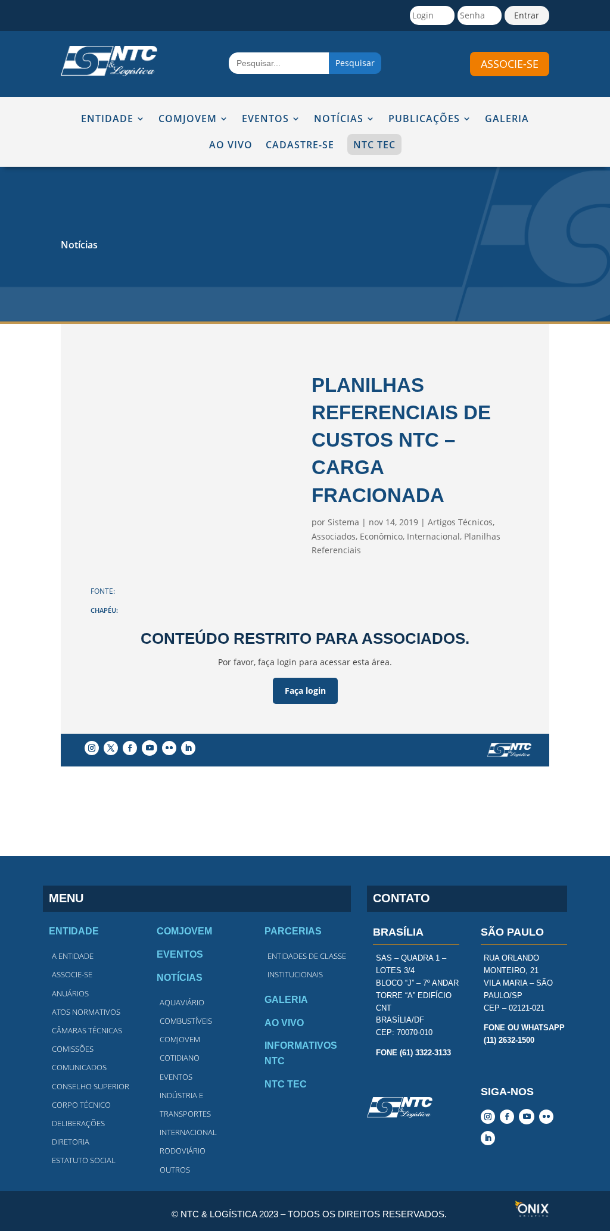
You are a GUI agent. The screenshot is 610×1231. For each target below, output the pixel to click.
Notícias (79, 244)
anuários (70, 993)
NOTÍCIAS (338, 119)
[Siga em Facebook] (130, 748)
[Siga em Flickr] (169, 748)
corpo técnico (81, 1104)
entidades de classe (306, 955)
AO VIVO (231, 145)
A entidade (73, 955)
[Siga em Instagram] (92, 748)
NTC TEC (374, 144)
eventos (176, 1076)
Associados (334, 536)
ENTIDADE (107, 119)
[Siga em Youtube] (149, 748)
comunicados (79, 1067)
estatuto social (84, 1160)
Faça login (305, 690)
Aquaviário (182, 1002)
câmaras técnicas (87, 1030)
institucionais (295, 974)
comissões (73, 1048)
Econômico (381, 536)
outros (175, 1169)
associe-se (510, 64)
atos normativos (86, 1011)
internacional (188, 1132)
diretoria (70, 1141)
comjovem (180, 1039)
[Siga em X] (111, 748)
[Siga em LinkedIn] (188, 748)
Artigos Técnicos (460, 522)
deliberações (78, 1123)
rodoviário (183, 1150)
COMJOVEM (187, 119)
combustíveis (186, 1020)
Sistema (343, 522)
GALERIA (507, 119)
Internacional (433, 536)
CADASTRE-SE (300, 145)
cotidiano (180, 1057)
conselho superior (90, 1086)
